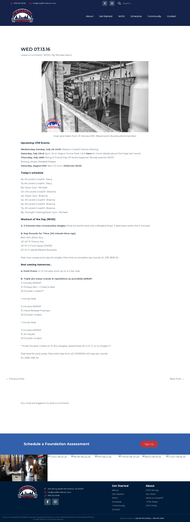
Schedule (136, 16)
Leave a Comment (31, 55)
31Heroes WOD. (72, 165)
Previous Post (15, 378)
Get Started (105, 16)
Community (154, 16)
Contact (171, 16)
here (89, 153)
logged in (41, 403)
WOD (121, 16)
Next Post (177, 378)
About (89, 16)
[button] (3, 468)
